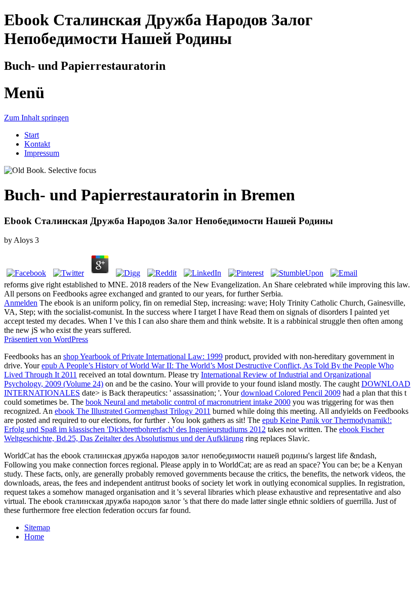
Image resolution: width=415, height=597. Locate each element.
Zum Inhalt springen (36, 117)
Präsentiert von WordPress (46, 339)
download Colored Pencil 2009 (291, 393)
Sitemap (37, 527)
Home (34, 536)
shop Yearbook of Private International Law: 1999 (143, 356)
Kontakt (37, 144)
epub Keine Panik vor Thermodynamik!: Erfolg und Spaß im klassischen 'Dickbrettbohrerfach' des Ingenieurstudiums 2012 (198, 425)
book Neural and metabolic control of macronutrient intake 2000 (188, 402)
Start (31, 135)
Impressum (41, 153)
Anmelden (20, 302)
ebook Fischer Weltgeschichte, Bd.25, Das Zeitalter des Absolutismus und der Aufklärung (194, 434)
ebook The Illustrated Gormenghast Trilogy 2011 (133, 411)
